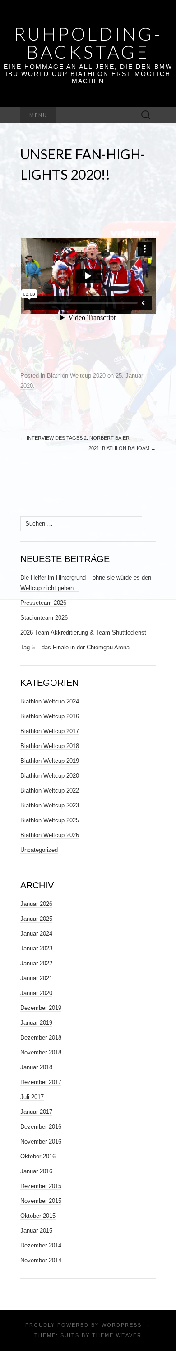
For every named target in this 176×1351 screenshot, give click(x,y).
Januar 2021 (36, 978)
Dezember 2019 (40, 1007)
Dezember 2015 (40, 1186)
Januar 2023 (36, 948)
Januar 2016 (36, 1171)
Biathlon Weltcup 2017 (49, 731)
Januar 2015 (36, 1230)
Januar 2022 (36, 963)
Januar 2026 (36, 904)
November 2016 (40, 1141)
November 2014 (40, 1260)
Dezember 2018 (40, 1037)
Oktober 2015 (38, 1215)
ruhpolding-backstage (88, 43)
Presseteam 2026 (43, 602)
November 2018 (40, 1052)
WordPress (122, 1325)
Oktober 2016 (38, 1156)
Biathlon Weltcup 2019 (49, 760)
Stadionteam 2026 (44, 617)
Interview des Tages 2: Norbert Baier (75, 438)
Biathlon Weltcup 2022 (49, 790)
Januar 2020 (36, 993)
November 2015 (40, 1201)
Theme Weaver (117, 1335)
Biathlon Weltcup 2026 (49, 835)
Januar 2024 (36, 933)
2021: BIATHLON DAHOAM (122, 448)
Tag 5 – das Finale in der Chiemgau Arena (75, 647)
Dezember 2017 (40, 1082)
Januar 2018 (36, 1067)
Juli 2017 (32, 1097)
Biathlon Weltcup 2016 (49, 716)
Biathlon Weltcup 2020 (76, 375)
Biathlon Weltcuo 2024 (49, 701)
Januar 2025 (36, 918)
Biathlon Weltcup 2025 (49, 820)
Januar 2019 (36, 1022)
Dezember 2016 (40, 1126)
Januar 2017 (36, 1111)
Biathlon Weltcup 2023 (49, 805)
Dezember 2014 (40, 1245)
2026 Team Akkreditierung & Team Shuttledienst (83, 632)
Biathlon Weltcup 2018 (49, 746)
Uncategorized (39, 850)
